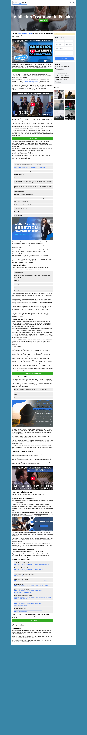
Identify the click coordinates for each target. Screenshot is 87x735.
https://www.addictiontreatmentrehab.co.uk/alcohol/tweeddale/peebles (31, 564)
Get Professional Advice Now (33, 71)
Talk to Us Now (33, 620)
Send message (64, 58)
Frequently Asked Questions (62, 77)
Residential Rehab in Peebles (62, 71)
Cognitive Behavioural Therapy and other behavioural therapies (29, 167)
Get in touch (43, 20)
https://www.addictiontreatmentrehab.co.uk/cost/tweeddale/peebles (31, 585)
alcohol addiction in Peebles (31, 81)
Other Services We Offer (61, 79)
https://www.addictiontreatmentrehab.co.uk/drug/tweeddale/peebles (31, 575)
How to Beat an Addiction (61, 73)
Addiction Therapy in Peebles (62, 75)
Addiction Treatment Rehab (25, 33)
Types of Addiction (59, 68)
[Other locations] (70, 3)
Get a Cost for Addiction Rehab (33, 373)
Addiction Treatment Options (62, 66)
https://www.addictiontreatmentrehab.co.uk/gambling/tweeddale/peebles (32, 580)
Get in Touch (58, 81)
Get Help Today (33, 138)
